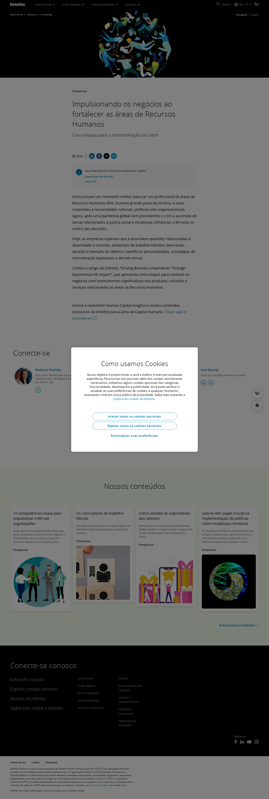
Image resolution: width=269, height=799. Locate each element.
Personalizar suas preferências (134, 436)
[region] (134, 399)
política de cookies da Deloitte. (134, 399)
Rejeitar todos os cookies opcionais (135, 426)
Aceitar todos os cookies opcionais (134, 416)
